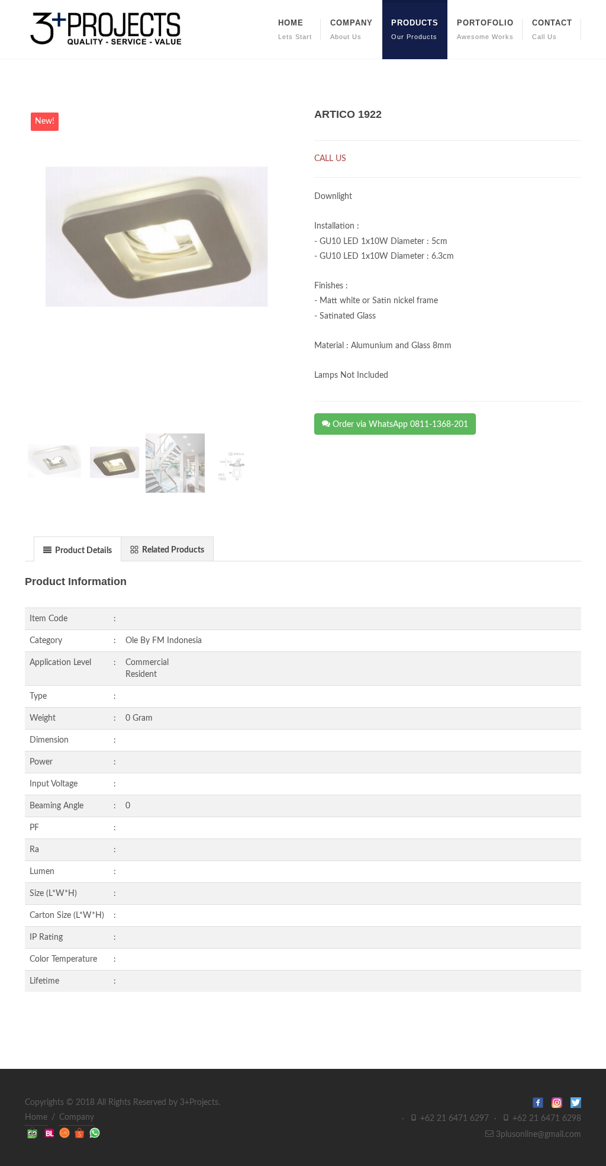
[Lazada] (65, 1133)
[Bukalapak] (50, 1133)
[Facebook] (542, 1102)
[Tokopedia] (33, 1133)
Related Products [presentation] (172, 550)
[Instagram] (561, 1102)
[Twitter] (575, 1102)
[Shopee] (80, 1133)
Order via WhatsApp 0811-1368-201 (399, 424)
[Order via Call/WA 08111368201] (94, 1133)
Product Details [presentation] (82, 551)
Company (76, 1117)
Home (36, 1117)
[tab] (77, 549)
